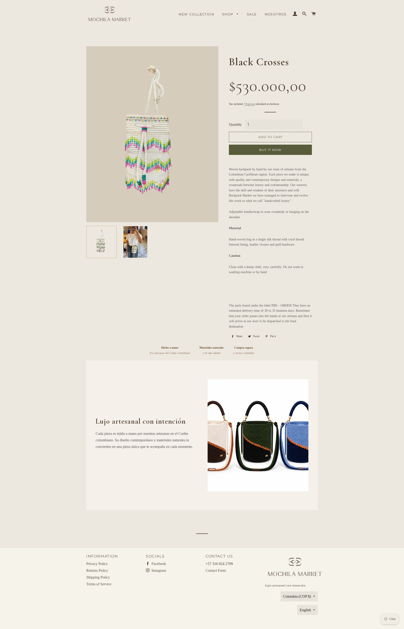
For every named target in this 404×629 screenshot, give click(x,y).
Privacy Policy (97, 564)
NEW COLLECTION (196, 14)
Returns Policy (97, 570)
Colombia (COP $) (297, 596)
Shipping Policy (98, 577)
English (305, 610)
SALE (252, 14)
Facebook (158, 564)
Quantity (235, 124)
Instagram (158, 570)
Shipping (249, 104)
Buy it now (270, 150)
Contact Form (216, 570)
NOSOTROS (276, 14)
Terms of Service (98, 584)
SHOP (228, 14)
